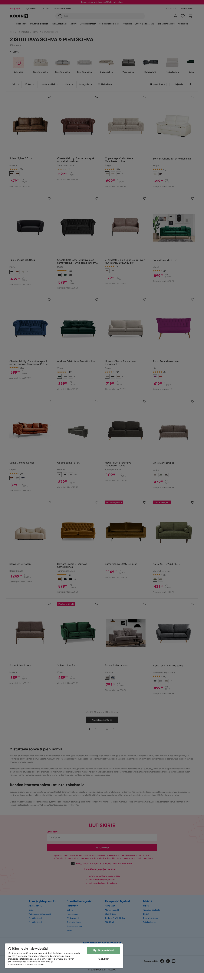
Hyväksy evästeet (103, 950)
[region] (64, 955)
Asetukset (103, 958)
